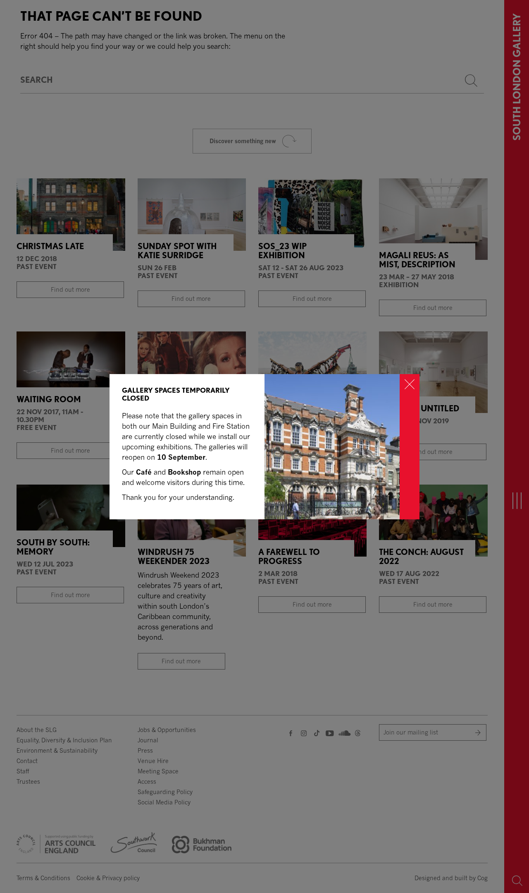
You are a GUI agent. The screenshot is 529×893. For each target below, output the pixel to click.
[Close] (409, 446)
